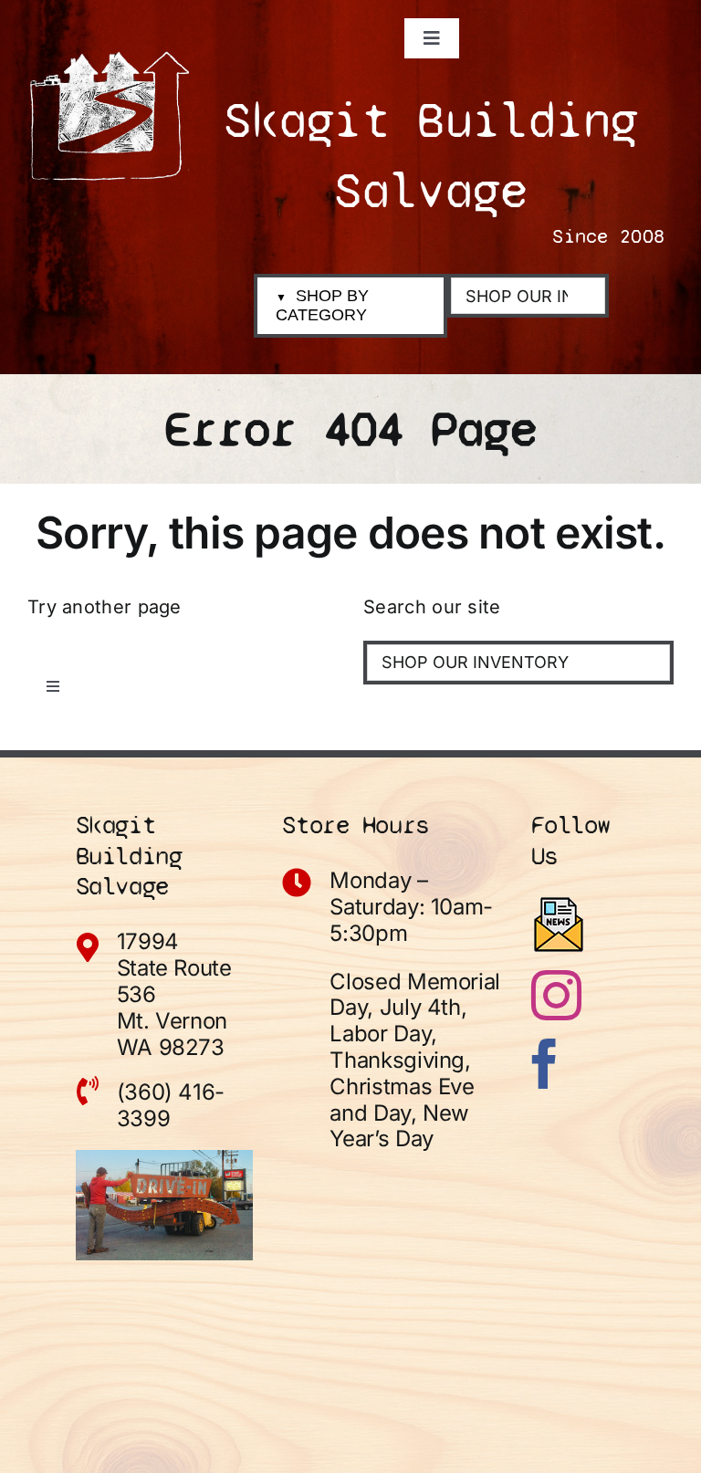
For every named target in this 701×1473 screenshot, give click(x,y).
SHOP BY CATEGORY (322, 305)
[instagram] (556, 995)
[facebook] (544, 1064)
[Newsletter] (558, 924)
